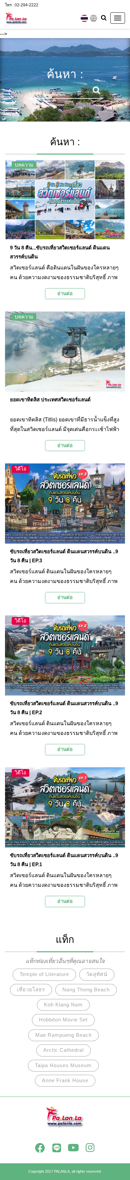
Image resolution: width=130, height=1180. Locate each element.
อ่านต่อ (65, 293)
